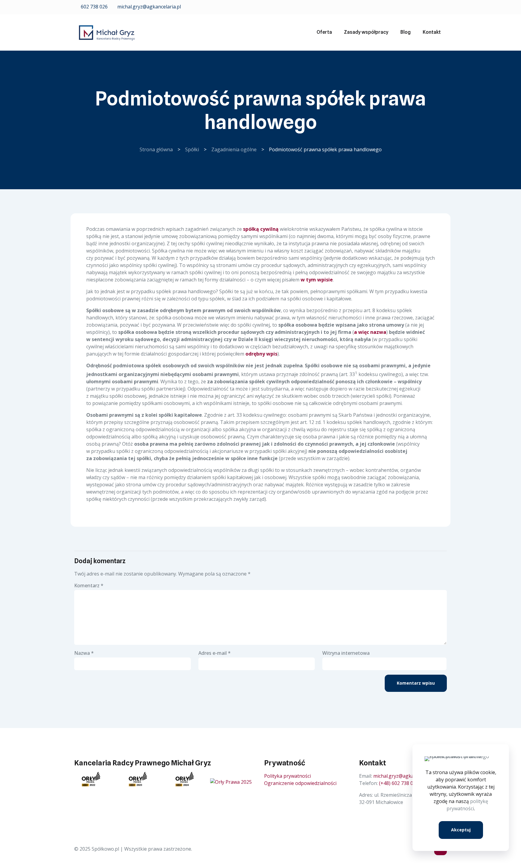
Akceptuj (461, 830)
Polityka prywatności (287, 776)
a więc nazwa (370, 332)
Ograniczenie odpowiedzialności (300, 783)
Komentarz (88, 585)
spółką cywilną (261, 229)
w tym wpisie (317, 279)
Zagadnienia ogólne (234, 149)
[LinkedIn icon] (443, 7)
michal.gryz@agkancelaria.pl (148, 6)
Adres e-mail (214, 653)
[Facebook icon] (436, 7)
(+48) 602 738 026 (398, 783)
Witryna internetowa (346, 653)
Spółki (192, 149)
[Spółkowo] (107, 32)
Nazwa (84, 653)
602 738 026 (94, 6)
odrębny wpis (261, 353)
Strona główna (156, 149)
